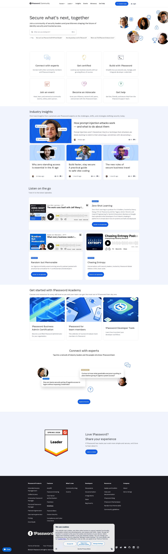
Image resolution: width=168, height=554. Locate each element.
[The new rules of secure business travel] (120, 162)
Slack (87, 499)
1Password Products (35, 483)
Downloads (31, 522)
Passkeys (50, 502)
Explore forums (84, 402)
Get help (102, 3)
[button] (121, 4)
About (125, 488)
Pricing (30, 518)
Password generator (35, 511)
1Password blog (109, 498)
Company (126, 483)
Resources (107, 483)
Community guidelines (111, 509)
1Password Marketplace (112, 502)
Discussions (89, 488)
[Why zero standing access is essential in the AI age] (47, 162)
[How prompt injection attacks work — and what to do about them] (84, 131)
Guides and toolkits (110, 488)
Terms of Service (33, 546)
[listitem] (49, 37)
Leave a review (91, 452)
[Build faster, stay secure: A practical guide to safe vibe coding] (84, 162)
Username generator (35, 514)
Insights (78, 3)
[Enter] (31, 32)
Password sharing (53, 492)
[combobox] (53, 32)
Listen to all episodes (100, 224)
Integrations (89, 496)
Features (50, 483)
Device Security (52, 514)
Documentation (90, 492)
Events (85, 3)
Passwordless (51, 511)
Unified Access (33, 494)
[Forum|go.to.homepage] (40, 3)
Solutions (50, 506)
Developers (89, 483)
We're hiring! (127, 492)
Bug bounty (89, 503)
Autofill (49, 488)
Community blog (71, 488)
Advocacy (93, 3)
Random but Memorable (112, 506)
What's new (70, 483)
